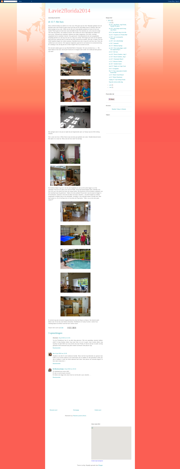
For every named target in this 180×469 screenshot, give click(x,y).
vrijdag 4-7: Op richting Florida (117, 79)
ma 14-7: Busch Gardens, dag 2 (117, 54)
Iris (54, 353)
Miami (112, 99)
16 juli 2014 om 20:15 (70, 369)
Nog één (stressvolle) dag (116, 82)
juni (110, 85)
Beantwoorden (56, 348)
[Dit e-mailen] (68, 328)
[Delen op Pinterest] (75, 328)
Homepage (76, 410)
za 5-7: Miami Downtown (115, 77)
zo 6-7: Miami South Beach (116, 75)
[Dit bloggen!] (70, 328)
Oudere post (98, 410)
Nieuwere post (53, 410)
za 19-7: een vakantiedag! (116, 41)
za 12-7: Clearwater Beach (116, 59)
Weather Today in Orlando (119, 109)
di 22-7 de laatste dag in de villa (117, 32)
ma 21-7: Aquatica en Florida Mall (118, 34)
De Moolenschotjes (58, 369)
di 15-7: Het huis (113, 52)
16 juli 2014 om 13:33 (61, 353)
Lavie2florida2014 (69, 11)
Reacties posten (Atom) (79, 415)
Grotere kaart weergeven (97, 460)
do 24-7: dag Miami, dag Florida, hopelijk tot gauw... (117, 25)
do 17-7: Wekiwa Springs (115, 45)
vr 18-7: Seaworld (113, 43)
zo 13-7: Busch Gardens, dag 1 (117, 56)
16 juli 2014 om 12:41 (64, 338)
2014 (109, 20)
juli (110, 22)
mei (110, 87)
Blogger (101, 465)
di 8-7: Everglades (114, 68)
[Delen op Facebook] (73, 328)
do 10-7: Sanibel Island (115, 64)
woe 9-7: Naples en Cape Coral (117, 66)
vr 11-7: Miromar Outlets (115, 61)
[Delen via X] (72, 328)
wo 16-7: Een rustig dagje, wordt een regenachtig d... (117, 48)
